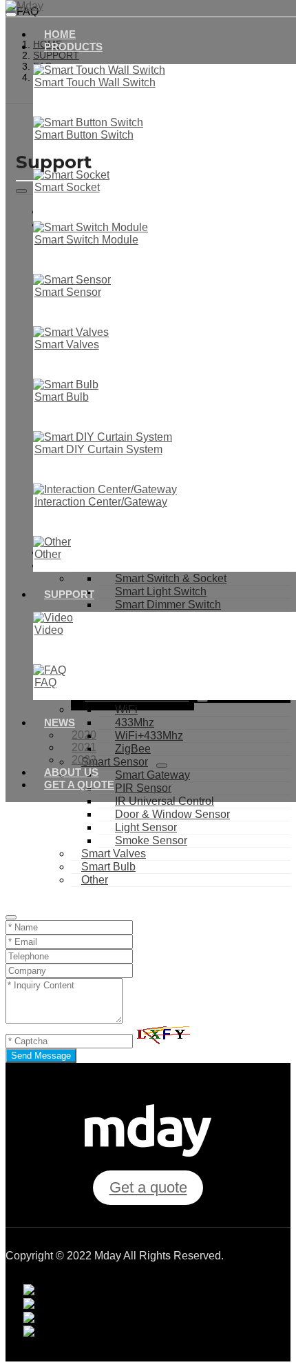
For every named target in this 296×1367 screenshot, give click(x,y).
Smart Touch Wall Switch (95, 82)
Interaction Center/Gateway (100, 502)
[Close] (11, 917)
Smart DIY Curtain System (98, 449)
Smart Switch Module (86, 240)
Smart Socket (67, 187)
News (59, 722)
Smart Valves (66, 344)
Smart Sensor (67, 292)
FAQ (45, 682)
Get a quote (79, 784)
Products (73, 46)
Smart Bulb (61, 397)
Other (47, 554)
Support (69, 594)
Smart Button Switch (84, 135)
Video (48, 630)
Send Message (41, 1055)
